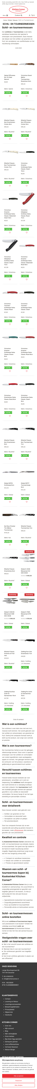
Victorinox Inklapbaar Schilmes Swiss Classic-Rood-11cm (26, 214)
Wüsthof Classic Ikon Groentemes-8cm (9, 442)
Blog (6, 1031)
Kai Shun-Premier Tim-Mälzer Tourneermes (9, 528)
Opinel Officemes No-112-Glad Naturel (9, 77)
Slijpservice (9, 1012)
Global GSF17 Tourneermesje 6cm (25, 485)
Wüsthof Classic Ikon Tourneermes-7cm (27, 442)
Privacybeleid (9, 1009)
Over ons (8, 1026)
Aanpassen (18, 1080)
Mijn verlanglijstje (11, 1033)
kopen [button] (8, 92)
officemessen (18, 830)
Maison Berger (10, 1049)
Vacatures (8, 1015)
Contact (7, 999)
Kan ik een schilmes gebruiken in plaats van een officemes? (18, 957)
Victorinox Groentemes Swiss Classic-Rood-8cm (10, 397)
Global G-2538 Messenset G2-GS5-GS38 (25, 571)
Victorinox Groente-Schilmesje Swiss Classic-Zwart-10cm (26, 167)
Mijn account (9, 1028)
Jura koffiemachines (12, 1044)
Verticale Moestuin (11, 1047)
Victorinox (28, 89)
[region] (18, 1073)
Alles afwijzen (18, 1085)
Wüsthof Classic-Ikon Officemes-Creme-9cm (26, 122)
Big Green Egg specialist (13, 1039)
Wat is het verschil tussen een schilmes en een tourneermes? (17, 945)
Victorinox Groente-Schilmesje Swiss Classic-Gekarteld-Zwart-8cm (10, 214)
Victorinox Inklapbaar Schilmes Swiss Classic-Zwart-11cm (9, 260)
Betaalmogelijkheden (12, 1007)
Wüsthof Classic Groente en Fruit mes (9, 653)
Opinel (11, 89)
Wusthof (11, 132)
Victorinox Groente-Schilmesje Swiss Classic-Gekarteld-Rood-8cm (27, 260)
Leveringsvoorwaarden (13, 1004)
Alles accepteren (18, 1076)
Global (11, 495)
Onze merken (9, 1036)
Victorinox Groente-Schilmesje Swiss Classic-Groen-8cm (9, 352)
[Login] (29, 15)
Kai (10, 538)
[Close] (35, 1059)
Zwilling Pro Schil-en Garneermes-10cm (26, 693)
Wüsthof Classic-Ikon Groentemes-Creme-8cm (9, 122)
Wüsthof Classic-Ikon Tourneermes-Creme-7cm (10, 165)
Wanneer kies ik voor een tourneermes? (17, 949)
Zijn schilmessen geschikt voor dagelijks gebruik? (16, 952)
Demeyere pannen (11, 1041)
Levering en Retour (11, 1001)
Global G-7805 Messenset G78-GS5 (26, 614)
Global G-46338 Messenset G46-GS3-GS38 (9, 614)
